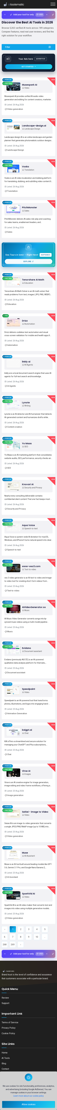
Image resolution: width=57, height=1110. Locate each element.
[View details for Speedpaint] (28, 700)
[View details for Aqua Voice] (28, 537)
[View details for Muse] (28, 864)
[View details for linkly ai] (28, 373)
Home (4, 1052)
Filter (7, 47)
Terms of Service (10, 1022)
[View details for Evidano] (28, 659)
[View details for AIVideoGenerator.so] (28, 618)
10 (37, 937)
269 (13, 944)
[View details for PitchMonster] (28, 219)
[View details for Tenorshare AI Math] (28, 291)
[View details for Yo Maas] (28, 455)
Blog (4, 1063)
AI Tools (6, 1058)
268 (5, 944)
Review (5, 997)
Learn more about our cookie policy (28, 1096)
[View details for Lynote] (28, 414)
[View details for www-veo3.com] (28, 578)
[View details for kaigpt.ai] (28, 741)
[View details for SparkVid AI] (28, 905)
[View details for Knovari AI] (28, 496)
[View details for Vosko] (28, 178)
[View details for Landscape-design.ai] (28, 137)
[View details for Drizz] (28, 332)
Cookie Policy (8, 1033)
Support (5, 1003)
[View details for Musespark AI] (28, 96)
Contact (5, 1069)
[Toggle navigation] (52, 4)
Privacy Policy (8, 1028)
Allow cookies (28, 1104)
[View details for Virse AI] (28, 782)
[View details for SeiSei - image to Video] (28, 823)
